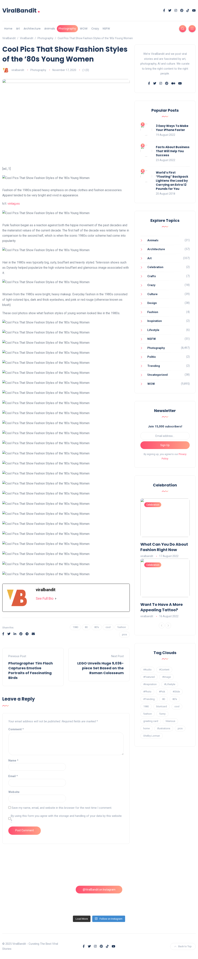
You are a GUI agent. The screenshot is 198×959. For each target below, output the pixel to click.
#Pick (162, 691)
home (146, 728)
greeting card (150, 721)
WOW (84, 28)
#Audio (147, 669)
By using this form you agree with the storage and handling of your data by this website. (66, 818)
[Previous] (162, 625)
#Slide (176, 691)
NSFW (106, 28)
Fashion (152, 312)
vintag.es (14, 203)
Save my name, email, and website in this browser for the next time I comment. (62, 808)
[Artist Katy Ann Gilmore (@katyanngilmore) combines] (25, 871)
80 (86, 627)
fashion (121, 627)
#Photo (147, 691)
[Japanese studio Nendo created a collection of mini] (25, 899)
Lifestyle (153, 330)
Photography (67, 28)
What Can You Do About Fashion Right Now (164, 547)
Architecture (32, 28)
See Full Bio (44, 598)
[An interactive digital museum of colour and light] (74, 871)
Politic (151, 357)
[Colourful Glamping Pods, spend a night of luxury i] (172, 871)
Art (18, 28)
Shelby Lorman (151, 735)
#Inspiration (150, 684)
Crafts (151, 276)
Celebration (155, 267)
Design (152, 303)
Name (13, 760)
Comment (16, 729)
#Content (164, 669)
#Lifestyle (169, 684)
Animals (49, 28)
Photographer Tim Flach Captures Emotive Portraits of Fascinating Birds (30, 670)
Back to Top (185, 946)
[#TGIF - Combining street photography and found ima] (74, 899)
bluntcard (161, 706)
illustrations (163, 728)
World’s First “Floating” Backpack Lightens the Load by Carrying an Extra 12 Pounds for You (172, 181)
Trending (153, 366)
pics (124, 634)
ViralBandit (21, 10)
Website (14, 792)
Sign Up (165, 445)
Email (13, 776)
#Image (166, 676)
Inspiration (154, 321)
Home (8, 28)
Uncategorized (157, 375)
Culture (152, 294)
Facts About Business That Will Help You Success (172, 151)
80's (96, 627)
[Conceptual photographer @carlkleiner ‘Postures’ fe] (123, 871)
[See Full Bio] (55, 599)
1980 (75, 627)
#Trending (149, 699)
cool (108, 627)
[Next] (168, 625)
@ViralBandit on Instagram (99, 889)
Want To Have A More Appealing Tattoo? (161, 607)
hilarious (170, 721)
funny (162, 713)
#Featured (149, 676)
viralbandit (17, 70)
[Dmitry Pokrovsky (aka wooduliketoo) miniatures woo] (123, 899)
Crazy (95, 28)
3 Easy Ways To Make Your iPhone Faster (172, 128)
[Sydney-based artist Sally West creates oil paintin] (172, 899)
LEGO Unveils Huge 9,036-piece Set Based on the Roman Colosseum (100, 668)
